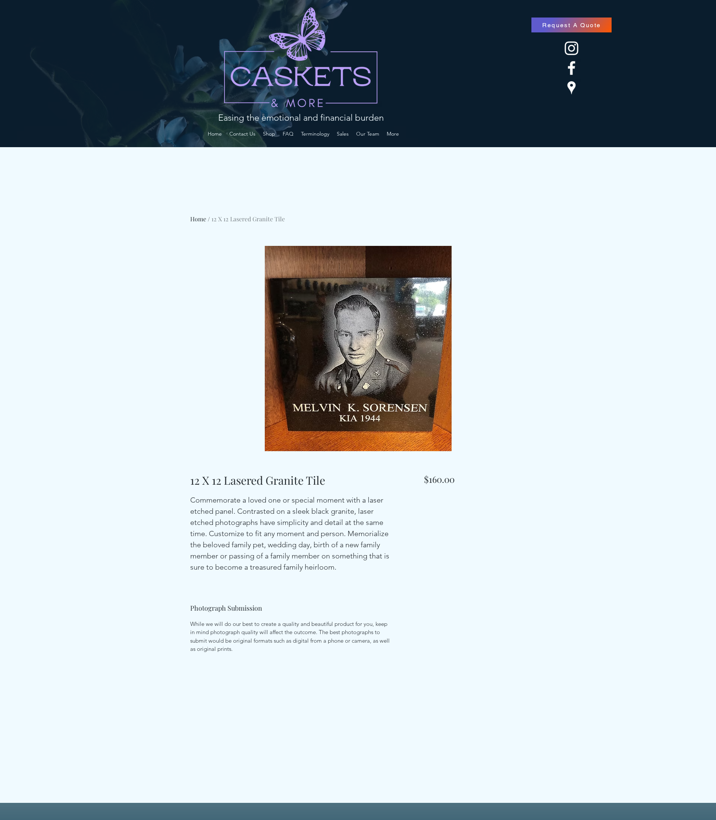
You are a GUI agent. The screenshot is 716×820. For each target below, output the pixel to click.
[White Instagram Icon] (571, 48)
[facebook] (571, 68)
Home (198, 219)
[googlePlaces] (571, 88)
